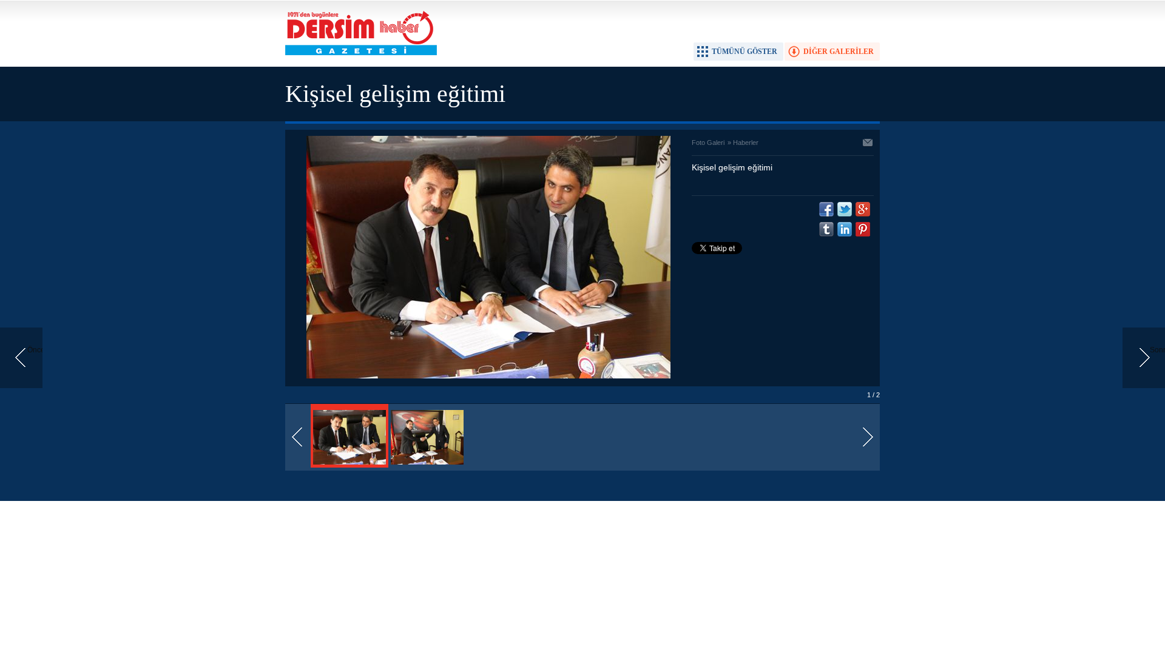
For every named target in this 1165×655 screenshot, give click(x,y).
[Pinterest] (863, 229)
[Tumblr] (826, 229)
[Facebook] (826, 209)
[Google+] (863, 209)
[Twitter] (844, 209)
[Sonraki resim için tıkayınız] (488, 376)
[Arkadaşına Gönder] (868, 143)
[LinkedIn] (844, 229)
